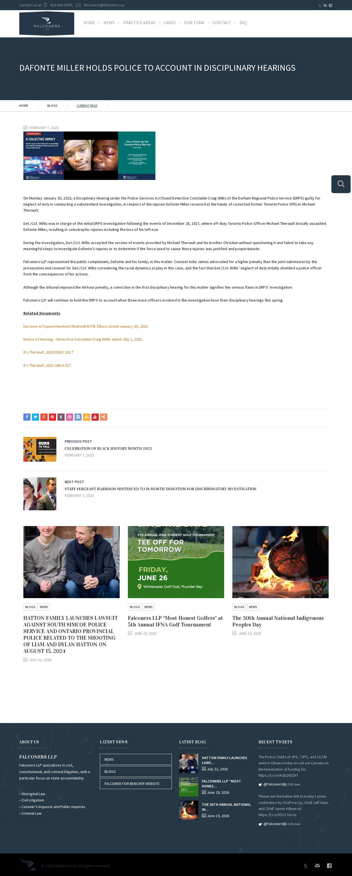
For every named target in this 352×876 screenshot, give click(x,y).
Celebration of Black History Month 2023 (108, 448)
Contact (222, 22)
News (109, 22)
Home (89, 22)
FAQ (243, 22)
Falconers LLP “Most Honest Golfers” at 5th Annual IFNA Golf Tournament (175, 621)
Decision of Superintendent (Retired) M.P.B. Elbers (66, 326)
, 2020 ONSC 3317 (48, 352)
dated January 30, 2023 (128, 326)
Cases (170, 22)
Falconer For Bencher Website (132, 783)
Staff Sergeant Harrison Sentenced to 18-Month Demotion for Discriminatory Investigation (160, 489)
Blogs (52, 105)
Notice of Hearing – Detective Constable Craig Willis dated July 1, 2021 (82, 339)
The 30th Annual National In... (226, 807)
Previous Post (78, 441)
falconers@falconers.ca (104, 4)
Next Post (74, 481)
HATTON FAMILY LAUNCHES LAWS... (224, 760)
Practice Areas (139, 22)
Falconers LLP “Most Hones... (221, 784)
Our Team (194, 22)
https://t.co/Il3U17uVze (277, 814)
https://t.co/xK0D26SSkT (278, 775)
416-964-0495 (61, 4)
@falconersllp (275, 784)
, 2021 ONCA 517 (47, 365)
